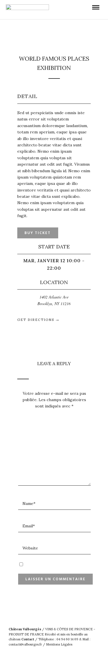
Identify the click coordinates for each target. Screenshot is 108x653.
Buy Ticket (37, 233)
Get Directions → (38, 320)
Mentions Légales (59, 644)
